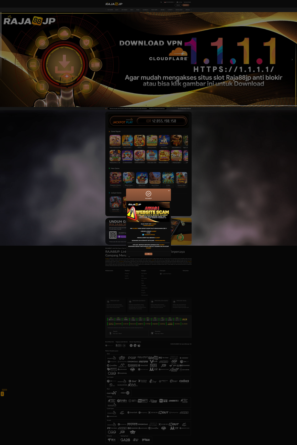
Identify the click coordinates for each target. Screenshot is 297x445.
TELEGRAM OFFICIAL (149, 234)
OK (148, 253)
